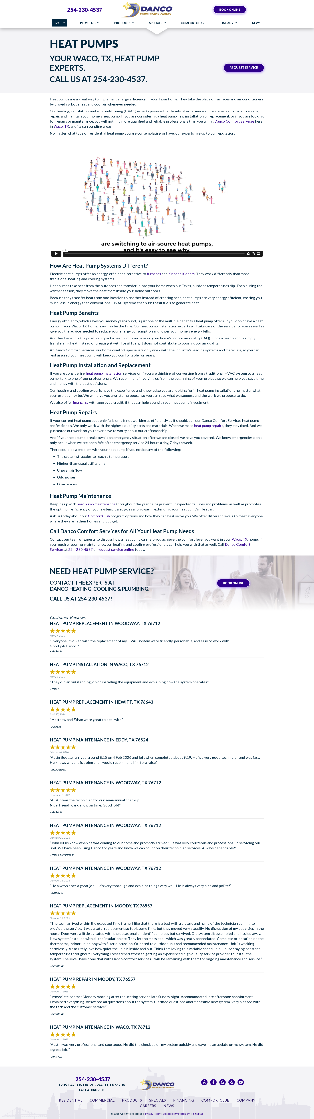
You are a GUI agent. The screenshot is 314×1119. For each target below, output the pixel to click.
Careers (148, 1105)
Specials (155, 23)
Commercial (102, 1100)
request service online (116, 549)
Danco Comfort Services (234, 121)
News (256, 23)
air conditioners (181, 273)
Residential (70, 1100)
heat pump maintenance (96, 504)
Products (122, 23)
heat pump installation (104, 373)
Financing (183, 1100)
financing (80, 402)
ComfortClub (192, 23)
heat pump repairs (208, 425)
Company (225, 23)
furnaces (154, 273)
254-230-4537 (84, 9)
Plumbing (88, 23)
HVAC (57, 23)
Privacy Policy (152, 1113)
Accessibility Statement (176, 1113)
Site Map (198, 1113)
